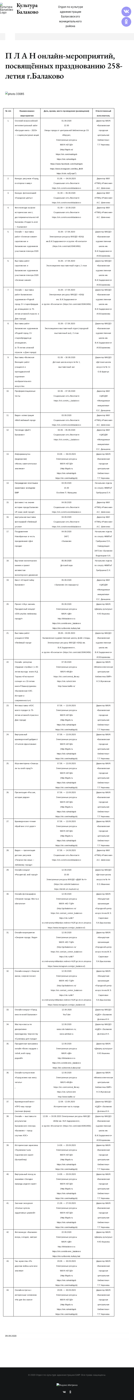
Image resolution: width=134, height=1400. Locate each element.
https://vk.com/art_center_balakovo (66, 913)
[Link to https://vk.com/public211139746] (126, 11)
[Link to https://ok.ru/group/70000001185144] (126, 22)
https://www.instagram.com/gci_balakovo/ (66, 928)
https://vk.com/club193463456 (66, 246)
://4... (66, 889)
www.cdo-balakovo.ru (66, 1029)
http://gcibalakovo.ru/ (67, 908)
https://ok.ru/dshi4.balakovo (67, 884)
